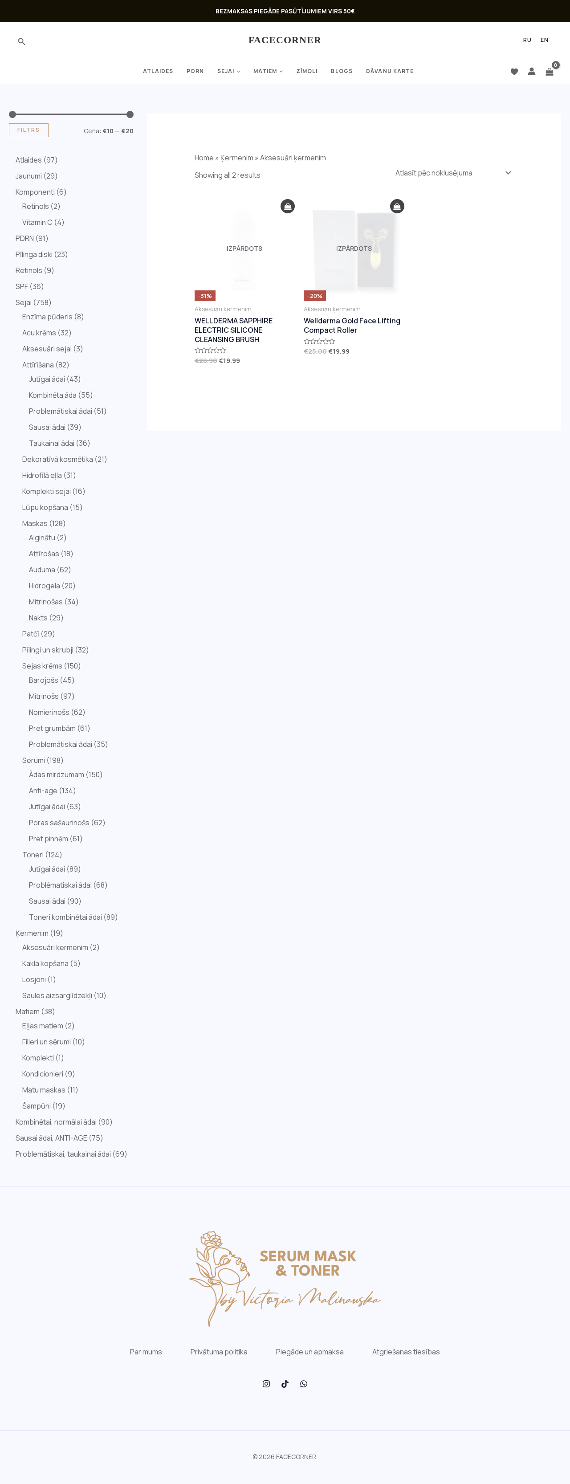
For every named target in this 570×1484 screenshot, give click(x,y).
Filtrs (28, 130)
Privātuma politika (219, 1352)
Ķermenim (236, 158)
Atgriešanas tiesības (406, 1352)
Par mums (146, 1352)
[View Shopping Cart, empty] (549, 71)
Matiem (265, 71)
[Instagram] (266, 1384)
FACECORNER (285, 39)
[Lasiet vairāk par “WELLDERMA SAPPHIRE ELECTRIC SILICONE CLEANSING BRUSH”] (288, 206)
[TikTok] (285, 1384)
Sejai (226, 71)
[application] (237, 71)
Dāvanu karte (390, 71)
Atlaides (158, 71)
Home (204, 158)
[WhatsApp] (304, 1384)
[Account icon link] (532, 71)
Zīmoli (307, 71)
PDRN (195, 71)
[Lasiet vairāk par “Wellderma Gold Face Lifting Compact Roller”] (397, 206)
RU (527, 40)
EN (545, 40)
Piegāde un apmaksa (310, 1352)
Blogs (342, 71)
